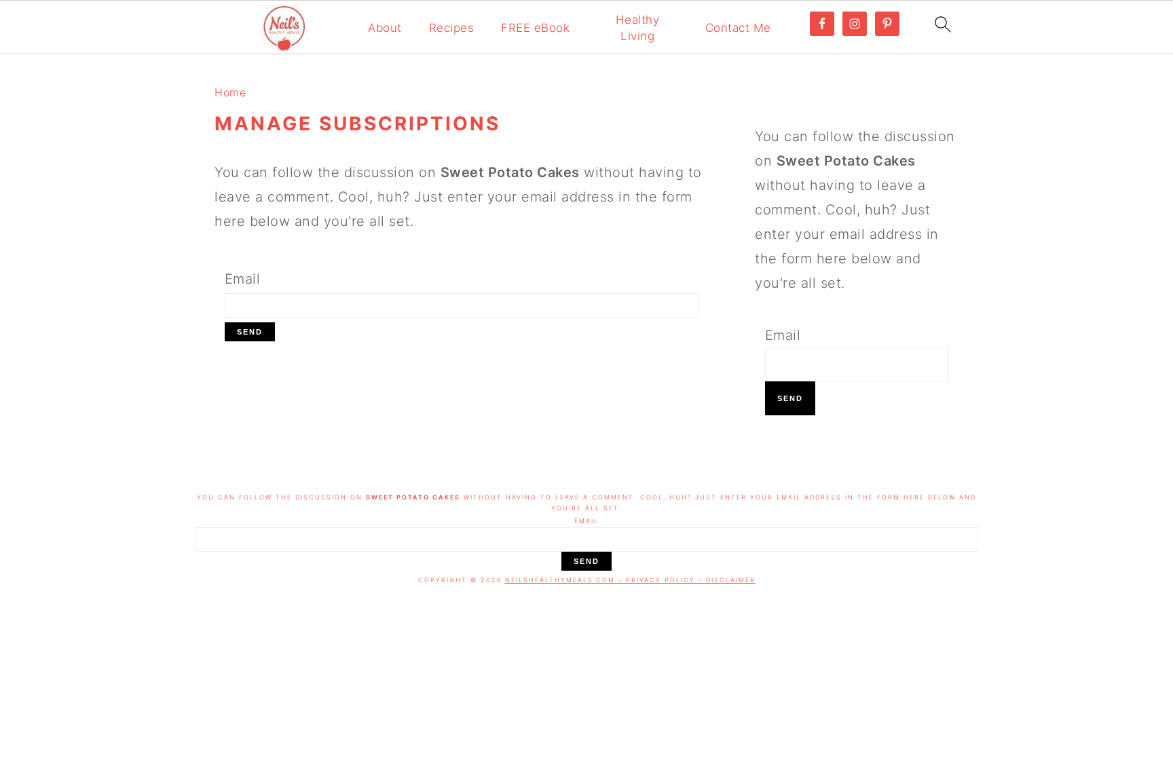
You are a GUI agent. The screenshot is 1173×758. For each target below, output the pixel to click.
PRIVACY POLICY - (666, 580)
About (385, 28)
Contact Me (738, 28)
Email (243, 279)
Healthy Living (638, 28)
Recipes (451, 28)
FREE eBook (535, 28)
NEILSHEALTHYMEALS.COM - (565, 580)
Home (230, 92)
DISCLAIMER (731, 580)
